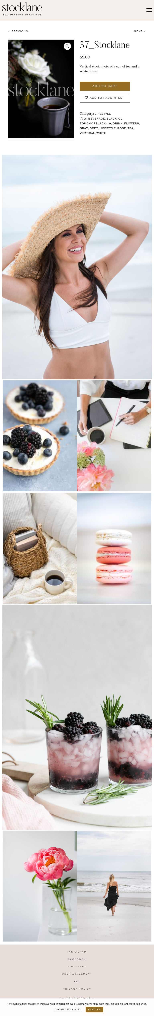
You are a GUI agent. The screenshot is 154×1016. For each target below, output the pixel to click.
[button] (67, 46)
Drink (118, 124)
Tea (130, 129)
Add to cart (104, 86)
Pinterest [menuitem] (77, 967)
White (101, 133)
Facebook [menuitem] (77, 959)
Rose (121, 129)
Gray (84, 129)
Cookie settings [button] (67, 1010)
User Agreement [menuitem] (77, 974)
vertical (87, 133)
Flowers (131, 124)
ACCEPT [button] (94, 1010)
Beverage (96, 119)
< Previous (18, 31)
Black (111, 119)
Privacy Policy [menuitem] (77, 989)
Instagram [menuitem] (77, 952)
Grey (94, 129)
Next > (140, 31)
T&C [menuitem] (77, 982)
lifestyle (107, 129)
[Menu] (149, 10)
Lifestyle (103, 114)
